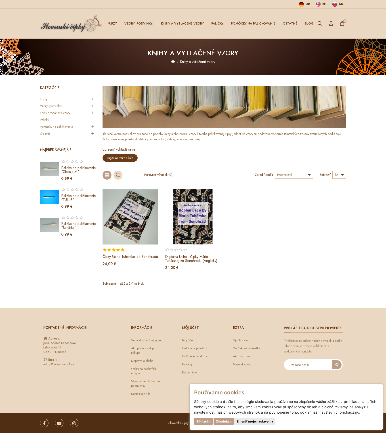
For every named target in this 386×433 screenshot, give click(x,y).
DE (307, 4)
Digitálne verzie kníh (120, 158)
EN (324, 4)
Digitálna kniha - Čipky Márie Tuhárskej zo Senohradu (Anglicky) (191, 258)
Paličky (217, 23)
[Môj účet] (331, 23)
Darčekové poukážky (246, 348)
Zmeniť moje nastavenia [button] (255, 421)
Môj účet (187, 340)
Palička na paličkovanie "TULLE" (78, 197)
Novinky (187, 364)
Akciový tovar (241, 356)
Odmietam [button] (224, 421)
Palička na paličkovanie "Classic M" (78, 169)
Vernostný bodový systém (147, 340)
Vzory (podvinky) (138, 23)
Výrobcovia (240, 340)
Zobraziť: (325, 174)
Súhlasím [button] (203, 421)
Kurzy (112, 23)
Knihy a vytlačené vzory (182, 23)
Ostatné (290, 23)
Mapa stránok (241, 364)
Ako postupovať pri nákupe (143, 350)
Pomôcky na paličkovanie (253, 23)
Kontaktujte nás (140, 394)
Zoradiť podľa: (264, 174)
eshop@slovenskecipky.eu (59, 364)
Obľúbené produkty (194, 356)
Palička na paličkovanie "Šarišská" (78, 225)
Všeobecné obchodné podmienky (145, 383)
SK (340, 4)
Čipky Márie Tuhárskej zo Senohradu (130, 256)
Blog (309, 23)
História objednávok (195, 348)
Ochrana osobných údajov (143, 371)
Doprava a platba (142, 360)
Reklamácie (189, 372)
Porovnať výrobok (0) (158, 174)
